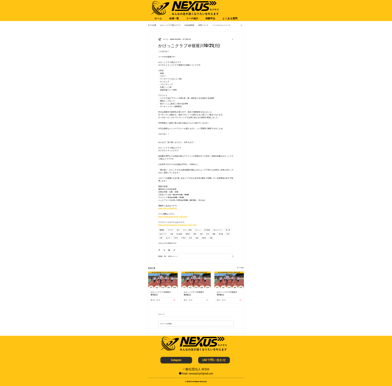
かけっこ (198, 230)
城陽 (213, 234)
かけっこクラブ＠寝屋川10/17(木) (161, 293)
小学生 (176, 238)
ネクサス (170, 230)
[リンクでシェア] (174, 250)
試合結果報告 (189, 25)
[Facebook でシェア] (159, 250)
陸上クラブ (163, 234)
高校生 (204, 238)
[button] (241, 25)
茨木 (190, 238)
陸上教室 (207, 230)
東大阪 (221, 234)
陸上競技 (179, 234)
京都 (201, 234)
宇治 (207, 234)
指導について (203, 25)
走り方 (168, 238)
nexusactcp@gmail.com (201, 373)
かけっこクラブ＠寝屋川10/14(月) (227, 293)
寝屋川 (188, 234)
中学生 (183, 238)
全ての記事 (152, 25)
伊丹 (228, 234)
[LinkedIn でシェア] (169, 250)
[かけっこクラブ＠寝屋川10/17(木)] (163, 280)
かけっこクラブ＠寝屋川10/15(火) (194, 293)
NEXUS (162, 230)
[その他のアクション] (232, 39)
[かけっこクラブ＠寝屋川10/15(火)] (196, 280)
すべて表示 (240, 268)
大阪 (171, 234)
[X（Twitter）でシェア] (164, 250)
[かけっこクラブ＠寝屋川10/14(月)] (229, 280)
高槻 (211, 238)
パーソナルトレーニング (221, 25)
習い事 (228, 230)
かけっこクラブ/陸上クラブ (170, 25)
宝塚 (196, 238)
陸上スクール (218, 230)
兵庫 (161, 238)
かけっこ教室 (187, 230)
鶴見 (194, 234)
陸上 (178, 230)
